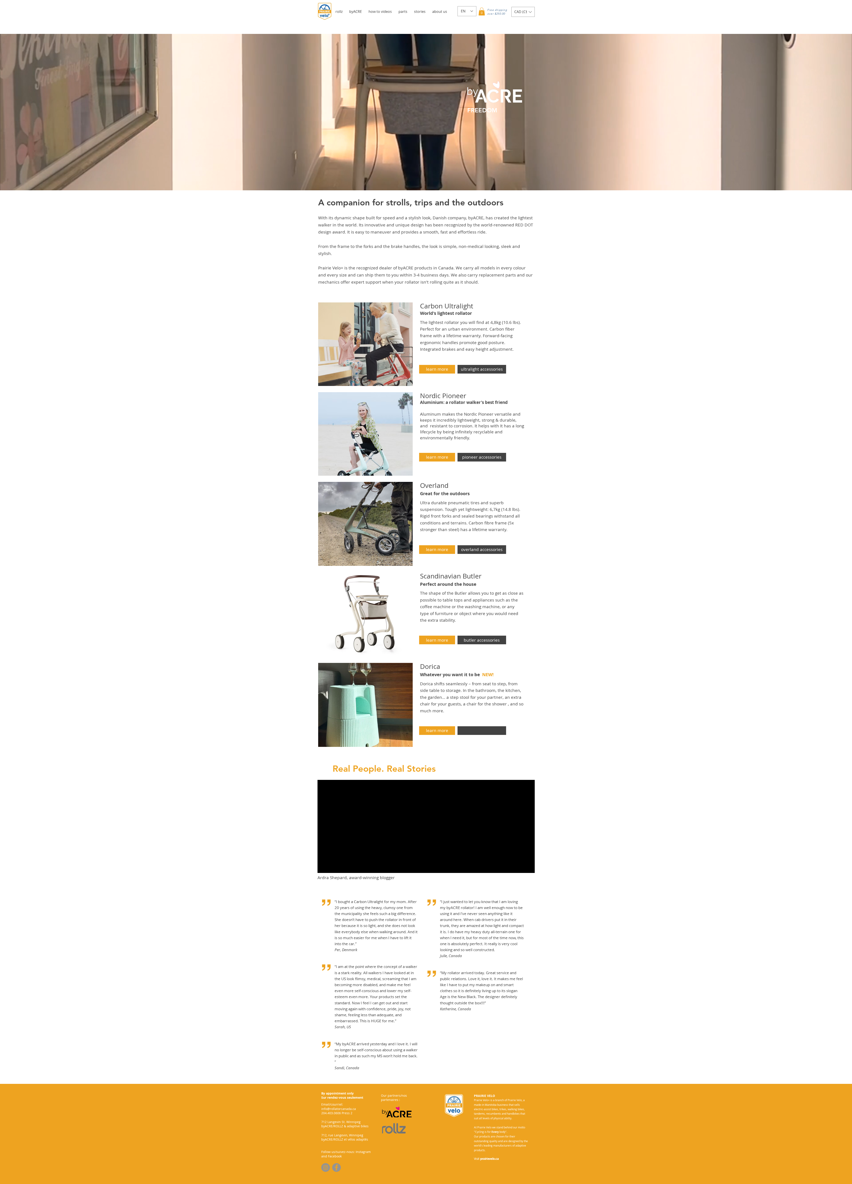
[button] (339, 11)
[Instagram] (325, 1167)
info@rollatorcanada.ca (338, 1109)
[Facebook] (336, 1167)
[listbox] (523, 12)
